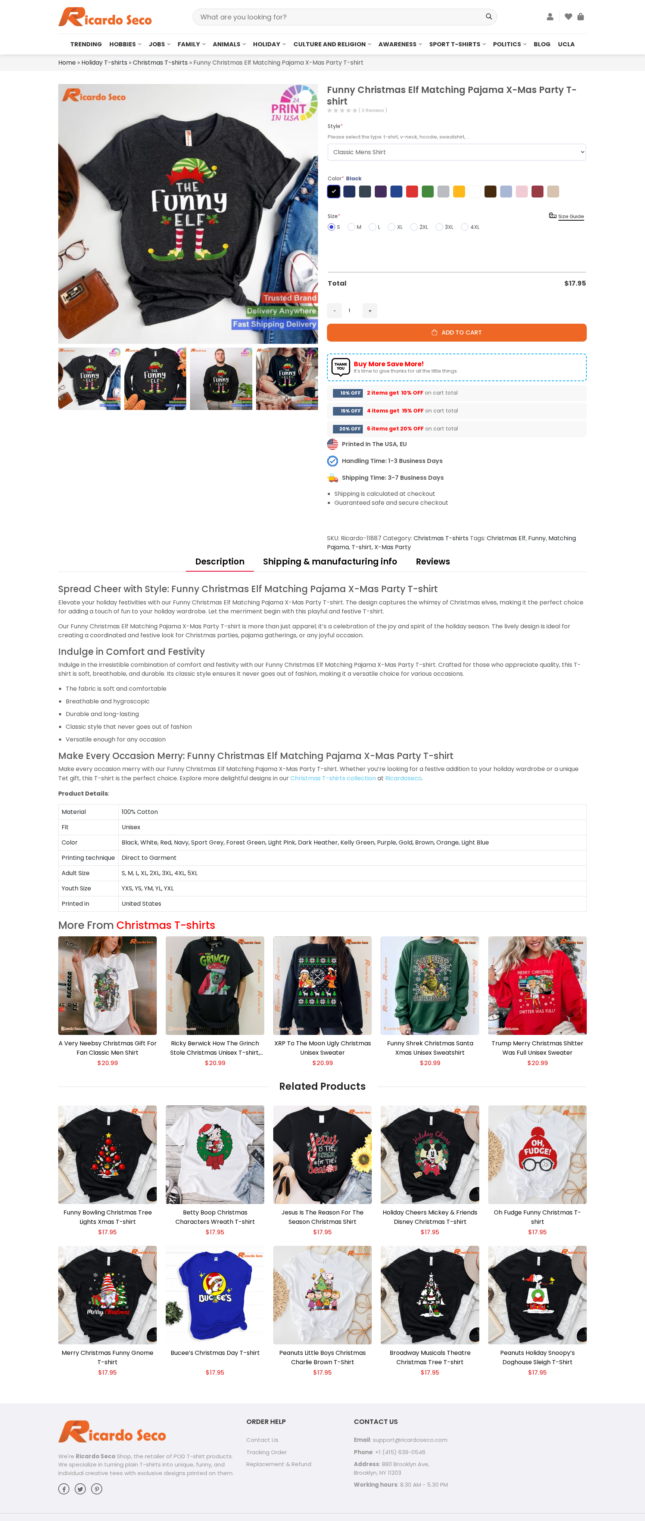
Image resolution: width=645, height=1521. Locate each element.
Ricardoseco (403, 778)
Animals (226, 44)
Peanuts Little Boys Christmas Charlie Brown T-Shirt (322, 1357)
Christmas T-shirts (160, 62)
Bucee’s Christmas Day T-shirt (215, 1353)
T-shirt (362, 547)
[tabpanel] (322, 747)
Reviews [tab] (433, 561)
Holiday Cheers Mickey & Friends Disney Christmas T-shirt (430, 1217)
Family (189, 44)
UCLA (566, 44)
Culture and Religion (329, 44)
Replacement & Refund (278, 1464)
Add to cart (459, 332)
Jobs (157, 44)
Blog (542, 44)
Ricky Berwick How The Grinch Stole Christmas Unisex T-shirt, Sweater (215, 1048)
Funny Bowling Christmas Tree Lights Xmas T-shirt (107, 1217)
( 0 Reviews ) (373, 110)
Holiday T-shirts (104, 62)
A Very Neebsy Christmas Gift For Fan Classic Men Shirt (108, 1048)
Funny (537, 538)
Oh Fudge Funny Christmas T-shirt (537, 1217)
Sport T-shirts (454, 44)
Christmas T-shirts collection (333, 778)
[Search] (488, 17)
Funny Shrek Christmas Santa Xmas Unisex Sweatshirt (430, 1048)
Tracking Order (266, 1452)
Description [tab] (219, 561)
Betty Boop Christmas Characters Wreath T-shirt (215, 1217)
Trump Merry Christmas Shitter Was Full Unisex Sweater (537, 1048)
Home (67, 62)
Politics (507, 44)
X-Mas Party (392, 547)
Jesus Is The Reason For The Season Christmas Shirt (322, 1217)
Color (345, 178)
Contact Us (262, 1440)
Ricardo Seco (95, 1456)
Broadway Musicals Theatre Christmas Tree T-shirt (430, 1357)
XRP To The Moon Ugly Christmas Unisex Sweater (322, 1048)
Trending (86, 44)
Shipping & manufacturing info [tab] (330, 561)
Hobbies (122, 44)
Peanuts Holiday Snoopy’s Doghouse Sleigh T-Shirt (537, 1357)
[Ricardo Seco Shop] (105, 16)
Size (334, 216)
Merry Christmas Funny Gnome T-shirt (107, 1357)
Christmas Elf (506, 538)
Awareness (397, 44)
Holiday (266, 44)
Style (335, 126)
